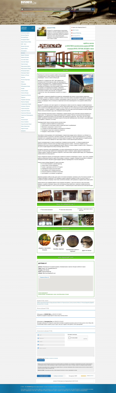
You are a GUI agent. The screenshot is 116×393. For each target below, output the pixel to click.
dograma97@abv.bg (77, 33)
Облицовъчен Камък (25, 86)
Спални (71, 302)
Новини (68, 9)
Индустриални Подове (26, 68)
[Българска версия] (71, 9)
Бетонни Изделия (25, 35)
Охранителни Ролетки (26, 95)
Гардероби (87, 302)
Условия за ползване (48, 386)
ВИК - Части (23, 44)
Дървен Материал (25, 55)
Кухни (67, 302)
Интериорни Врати (25, 70)
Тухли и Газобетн (25, 121)
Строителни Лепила (25, 110)
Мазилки (23, 77)
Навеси (22, 81)
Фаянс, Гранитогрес (25, 126)
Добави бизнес (57, 9)
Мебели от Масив (81, 302)
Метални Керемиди (25, 79)
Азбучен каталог (48, 9)
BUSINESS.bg (30, 386)
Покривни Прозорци (25, 99)
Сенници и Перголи (25, 106)
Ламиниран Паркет (25, 73)
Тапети (22, 117)
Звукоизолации (24, 64)
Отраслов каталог (28, 9)
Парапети (23, 97)
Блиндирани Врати (25, 39)
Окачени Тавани (24, 90)
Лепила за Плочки (25, 75)
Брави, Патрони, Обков (26, 41)
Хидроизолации (24, 128)
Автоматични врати (25, 33)
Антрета (75, 302)
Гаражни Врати (24, 48)
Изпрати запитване (77, 38)
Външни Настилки (25, 46)
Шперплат (23, 130)
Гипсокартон (24, 50)
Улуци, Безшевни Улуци (26, 124)
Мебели (39, 302)
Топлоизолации (24, 119)
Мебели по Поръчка (61, 302)
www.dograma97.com (76, 35)
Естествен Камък (24, 59)
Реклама (63, 9)
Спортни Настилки (25, 108)
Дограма (23, 53)
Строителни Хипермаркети (27, 115)
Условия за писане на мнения (51, 358)
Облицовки (23, 84)
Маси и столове (44, 304)
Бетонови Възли (24, 37)
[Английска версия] (74, 9)
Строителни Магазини (26, 113)
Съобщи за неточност (58, 376)
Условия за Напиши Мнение (59, 386)
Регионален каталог (38, 9)
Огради (22, 88)
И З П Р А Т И (41, 360)
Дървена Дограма (25, 57)
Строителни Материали (24, 28)
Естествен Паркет (25, 61)
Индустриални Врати (25, 66)
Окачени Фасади (24, 93)
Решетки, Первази (25, 101)
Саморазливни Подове (26, 104)
